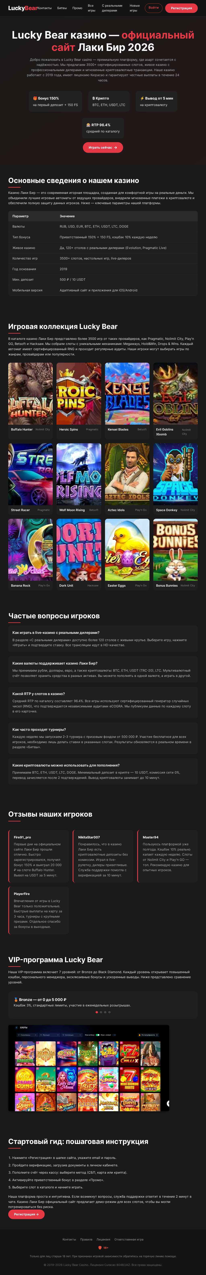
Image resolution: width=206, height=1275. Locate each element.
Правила (86, 1239)
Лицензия (103, 1239)
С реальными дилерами (112, 8)
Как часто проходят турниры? (39, 729)
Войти (154, 7)
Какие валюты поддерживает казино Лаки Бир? (55, 663)
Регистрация (181, 8)
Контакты (44, 8)
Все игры (91, 8)
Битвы (62, 8)
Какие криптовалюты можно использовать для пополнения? (66, 765)
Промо (77, 8)
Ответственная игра (128, 1239)
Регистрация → (26, 1214)
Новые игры (135, 8)
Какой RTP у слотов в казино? (38, 694)
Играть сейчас (103, 147)
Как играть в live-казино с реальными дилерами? (56, 632)
